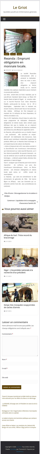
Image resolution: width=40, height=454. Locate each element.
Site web (5, 377)
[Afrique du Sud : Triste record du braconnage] (20, 215)
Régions (13, 54)
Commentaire (7, 334)
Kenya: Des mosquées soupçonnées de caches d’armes (19, 306)
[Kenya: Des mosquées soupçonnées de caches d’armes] (20, 284)
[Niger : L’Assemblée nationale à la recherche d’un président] (20, 249)
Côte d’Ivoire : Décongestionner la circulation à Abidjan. (20, 194)
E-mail (5, 368)
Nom (4, 359)
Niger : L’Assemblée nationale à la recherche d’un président (18, 271)
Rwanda (19, 54)
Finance (7, 54)
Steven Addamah (18, 70)
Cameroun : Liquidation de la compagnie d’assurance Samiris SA (21, 202)
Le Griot (20, 7)
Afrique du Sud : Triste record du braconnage (18, 236)
